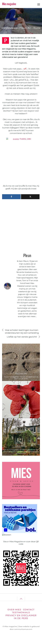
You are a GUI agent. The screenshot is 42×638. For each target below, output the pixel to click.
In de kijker (19, 373)
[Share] (11, 196)
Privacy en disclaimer (21, 615)
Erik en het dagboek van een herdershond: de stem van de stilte (21, 378)
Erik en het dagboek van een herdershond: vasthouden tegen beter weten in (21, 415)
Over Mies (14, 609)
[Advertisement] (21, 225)
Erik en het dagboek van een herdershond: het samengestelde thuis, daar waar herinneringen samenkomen (21, 451)
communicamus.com (23, 629)
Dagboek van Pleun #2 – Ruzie (21, 28)
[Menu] (38, 4)
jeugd (33, 14)
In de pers (21, 618)
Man (25, 373)
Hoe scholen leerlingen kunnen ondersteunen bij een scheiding (22, 331)
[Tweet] (30, 196)
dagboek (27, 14)
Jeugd (21, 24)
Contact (29, 609)
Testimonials (21, 612)
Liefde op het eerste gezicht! (22, 337)
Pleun (10, 11)
